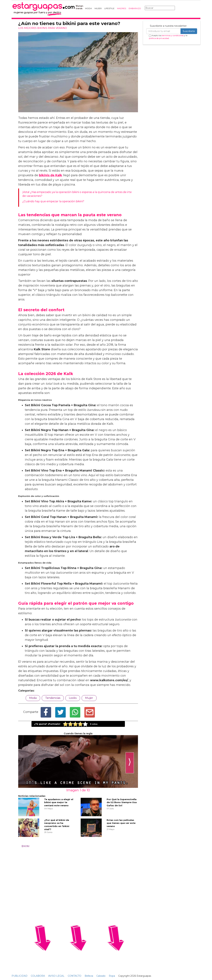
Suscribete (189, 31)
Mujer (98, 8)
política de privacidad (159, 38)
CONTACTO (74, 975)
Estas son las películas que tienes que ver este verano (121, 823)
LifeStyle (109, 8)
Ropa (112, 975)
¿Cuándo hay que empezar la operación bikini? (53, 201)
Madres (121, 8)
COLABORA (38, 975)
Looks (73, 697)
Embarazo (135, 8)
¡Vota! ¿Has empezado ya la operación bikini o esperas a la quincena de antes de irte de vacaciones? (77, 193)
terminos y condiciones (173, 35)
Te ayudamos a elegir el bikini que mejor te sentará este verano (58, 802)
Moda (88, 8)
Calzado (101, 975)
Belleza (89, 975)
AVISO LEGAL (56, 975)
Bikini (25, 846)
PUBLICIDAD (19, 975)
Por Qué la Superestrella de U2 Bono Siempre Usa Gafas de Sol (122, 802)
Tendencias (52, 697)
